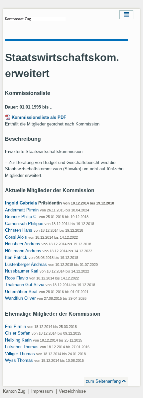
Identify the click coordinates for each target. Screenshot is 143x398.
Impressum (42, 391)
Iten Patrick (16, 257)
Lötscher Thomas (22, 346)
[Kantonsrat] (35, 21)
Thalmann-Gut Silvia (24, 284)
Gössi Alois (16, 237)
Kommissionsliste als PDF (39, 117)
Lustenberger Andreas (26, 264)
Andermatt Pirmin (22, 209)
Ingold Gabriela (21, 202)
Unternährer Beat (21, 291)
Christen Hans (18, 230)
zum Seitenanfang (103, 381)
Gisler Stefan (17, 333)
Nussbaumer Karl (21, 271)
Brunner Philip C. (21, 216)
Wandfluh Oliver (20, 298)
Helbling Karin (18, 340)
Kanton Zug (14, 391)
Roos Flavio (16, 278)
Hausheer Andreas (22, 243)
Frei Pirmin (15, 326)
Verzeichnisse (72, 391)
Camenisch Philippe (24, 223)
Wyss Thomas (19, 360)
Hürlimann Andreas (23, 250)
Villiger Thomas (20, 353)
